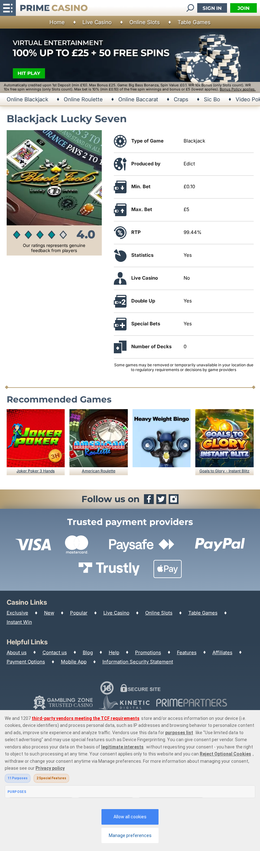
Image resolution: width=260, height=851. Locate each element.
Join (243, 8)
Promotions (148, 652)
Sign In (212, 8)
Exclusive (17, 613)
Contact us (54, 652)
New (49, 613)
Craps (181, 99)
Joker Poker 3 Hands (35, 471)
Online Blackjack (27, 99)
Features (187, 652)
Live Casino (97, 22)
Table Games (194, 22)
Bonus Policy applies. (238, 89)
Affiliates (222, 652)
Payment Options (26, 662)
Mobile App (74, 662)
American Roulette (98, 471)
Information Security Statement (137, 662)
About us (17, 652)
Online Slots (144, 22)
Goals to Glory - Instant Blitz (224, 471)
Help (114, 652)
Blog (88, 652)
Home (57, 22)
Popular (79, 613)
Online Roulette (83, 99)
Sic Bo (212, 99)
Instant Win (19, 622)
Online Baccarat (138, 99)
